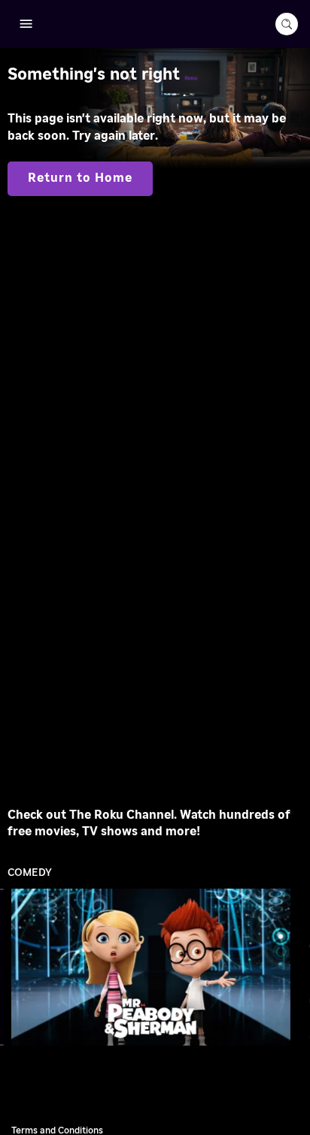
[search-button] (286, 24)
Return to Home (80, 178)
